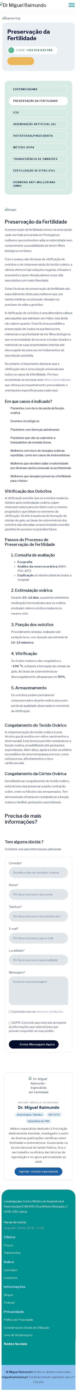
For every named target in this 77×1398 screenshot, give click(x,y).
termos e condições (49, 1011)
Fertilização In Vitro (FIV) (34, 170)
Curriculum (10, 1270)
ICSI (16, 112)
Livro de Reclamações (18, 1335)
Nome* (13, 885)
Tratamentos (12, 1252)
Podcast (9, 1302)
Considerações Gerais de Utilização (26, 1327)
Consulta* (15, 863)
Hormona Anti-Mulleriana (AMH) (34, 184)
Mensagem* (17, 972)
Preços (8, 1245)
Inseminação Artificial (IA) (34, 124)
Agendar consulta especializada (38, 1171)
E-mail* (13, 928)
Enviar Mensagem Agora (37, 1044)
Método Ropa (23, 147)
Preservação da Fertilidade (35, 100)
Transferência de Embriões (35, 159)
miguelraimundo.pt (15, 1377)
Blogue (8, 1295)
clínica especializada (56, 380)
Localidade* (16, 950)
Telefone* (15, 906)
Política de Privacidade (18, 1319)
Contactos (10, 1277)
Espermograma (25, 89)
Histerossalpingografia (33, 135)
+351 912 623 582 (39, 50)
